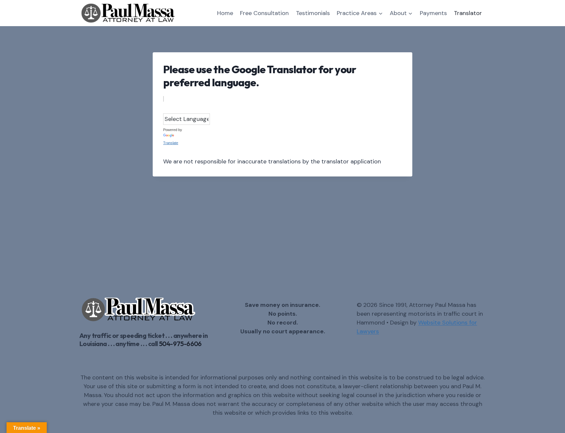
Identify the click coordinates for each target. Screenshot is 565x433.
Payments (433, 13)
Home (225, 13)
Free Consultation (264, 13)
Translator (468, 13)
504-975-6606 (180, 344)
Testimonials (313, 13)
